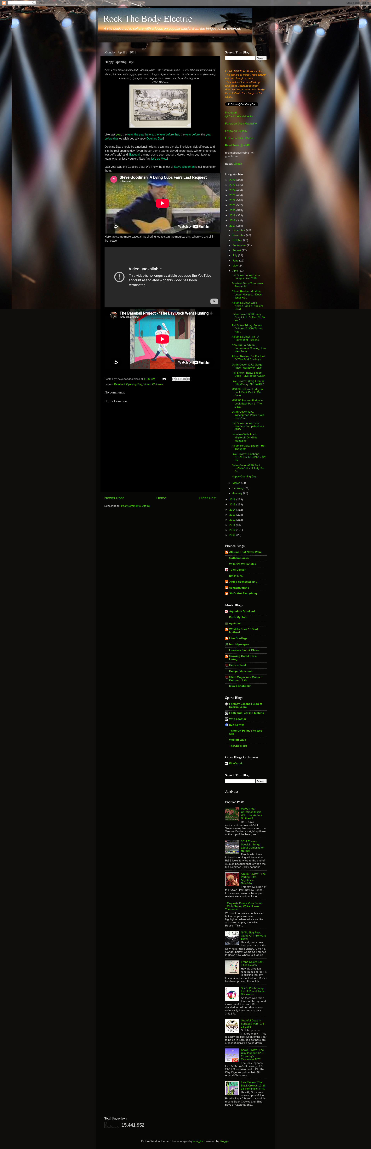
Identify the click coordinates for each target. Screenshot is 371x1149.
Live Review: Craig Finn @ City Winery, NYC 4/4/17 (248, 383)
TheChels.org (238, 745)
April (235, 270)
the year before (143, 134)
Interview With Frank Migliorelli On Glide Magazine (245, 437)
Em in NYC (236, 575)
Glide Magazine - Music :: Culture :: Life (246, 679)
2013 (232, 514)
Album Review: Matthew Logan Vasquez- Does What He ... (247, 294)
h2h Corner (236, 724)
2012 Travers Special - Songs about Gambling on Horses (252, 846)
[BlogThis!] (177, 379)
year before (192, 134)
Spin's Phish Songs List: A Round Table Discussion (253, 991)
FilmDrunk (236, 763)
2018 (232, 220)
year (118, 134)
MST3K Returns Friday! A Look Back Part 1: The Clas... (247, 403)
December (239, 230)
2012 (232, 519)
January (237, 493)
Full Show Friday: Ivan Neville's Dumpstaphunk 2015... (248, 426)
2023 (232, 195)
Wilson (238, 163)
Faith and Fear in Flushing (246, 713)
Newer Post (114, 498)
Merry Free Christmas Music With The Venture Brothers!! (251, 813)
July (235, 255)
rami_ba (198, 1141)
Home (161, 498)
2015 (232, 504)
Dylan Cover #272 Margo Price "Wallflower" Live (247, 366)
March (236, 482)
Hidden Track (238, 665)
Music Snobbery (240, 685)
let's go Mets (159, 158)
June (235, 260)
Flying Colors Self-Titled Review (252, 963)
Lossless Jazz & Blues (244, 650)
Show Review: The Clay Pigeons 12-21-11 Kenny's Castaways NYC (253, 1054)
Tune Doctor (237, 569)
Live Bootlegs (238, 638)
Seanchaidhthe (239, 587)
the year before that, (167, 134)
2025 (232, 185)
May (235, 265)
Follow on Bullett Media (239, 138)
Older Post (207, 498)
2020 (232, 210)
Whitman (157, 384)
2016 (232, 499)
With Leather (237, 718)
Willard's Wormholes (242, 564)
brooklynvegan (239, 644)
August (237, 250)
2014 (232, 509)
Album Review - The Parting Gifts (253, 878)
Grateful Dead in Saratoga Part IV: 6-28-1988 (253, 1023)
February (238, 488)
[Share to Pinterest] (188, 379)
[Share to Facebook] (185, 379)
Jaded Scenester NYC (243, 581)
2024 (232, 190)
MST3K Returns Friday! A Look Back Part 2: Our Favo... (247, 392)
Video (147, 384)
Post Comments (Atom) (135, 505)
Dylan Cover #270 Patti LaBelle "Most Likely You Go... (248, 468)
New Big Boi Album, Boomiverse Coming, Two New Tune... (249, 348)
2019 (232, 215)
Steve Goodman (184, 166)
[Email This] (174, 379)
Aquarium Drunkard (242, 611)
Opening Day (154, 138)
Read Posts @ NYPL (237, 145)
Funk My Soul (238, 617)
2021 (232, 205)
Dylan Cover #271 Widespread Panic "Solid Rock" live (248, 414)
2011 (232, 525)
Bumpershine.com (241, 671)
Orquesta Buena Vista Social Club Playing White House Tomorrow (243, 906)
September (239, 245)
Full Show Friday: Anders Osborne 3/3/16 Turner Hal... (247, 328)
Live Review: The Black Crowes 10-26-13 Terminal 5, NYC (253, 1085)
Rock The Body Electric (147, 18)
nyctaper (235, 623)
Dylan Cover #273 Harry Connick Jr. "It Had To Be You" (248, 317)
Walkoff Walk (237, 739)
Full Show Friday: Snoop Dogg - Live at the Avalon (248, 374)
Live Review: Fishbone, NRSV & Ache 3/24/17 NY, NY (249, 457)
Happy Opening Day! (244, 476)
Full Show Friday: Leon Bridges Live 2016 (246, 277)
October (237, 240)
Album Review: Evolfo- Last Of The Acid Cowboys (248, 358)
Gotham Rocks (239, 558)
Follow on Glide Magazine (241, 123)
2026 (232, 180)
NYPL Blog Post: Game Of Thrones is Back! (253, 935)
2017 (232, 225)
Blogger (224, 1141)
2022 (232, 200)
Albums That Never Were (245, 552)
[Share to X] (181, 379)
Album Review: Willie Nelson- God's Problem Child (247, 306)
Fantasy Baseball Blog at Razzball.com (245, 705)
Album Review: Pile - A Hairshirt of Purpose (245, 338)
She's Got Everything (243, 593)
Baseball (134, 154)
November (239, 235)
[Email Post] (164, 378)
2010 (232, 530)
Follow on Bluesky (236, 130)
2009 (232, 535)
